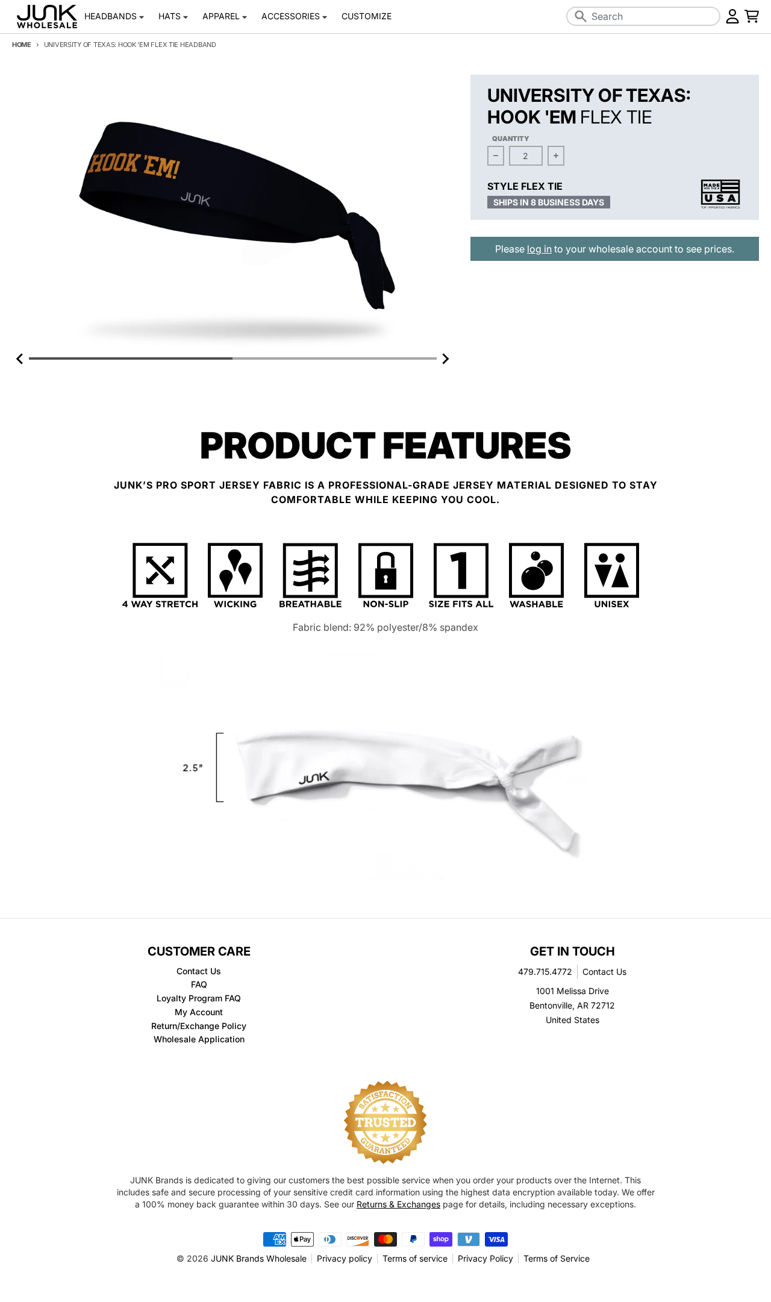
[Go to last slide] (20, 358)
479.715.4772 (545, 971)
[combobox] (643, 16)
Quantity (510, 138)
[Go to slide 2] (334, 358)
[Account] (732, 16)
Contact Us (604, 971)
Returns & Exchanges (398, 1204)
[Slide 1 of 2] (233, 213)
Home (21, 44)
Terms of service (415, 1258)
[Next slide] (445, 358)
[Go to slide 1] (131, 358)
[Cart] (751, 16)
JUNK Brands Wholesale (259, 1258)
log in (539, 249)
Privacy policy (344, 1258)
